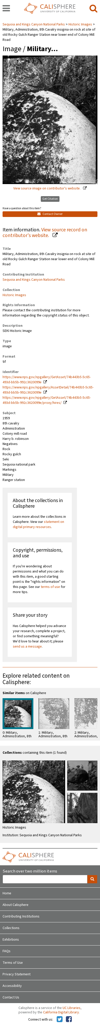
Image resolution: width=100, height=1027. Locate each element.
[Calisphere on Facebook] (69, 1019)
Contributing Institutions (21, 916)
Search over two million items (30, 871)
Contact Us (11, 997)
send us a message (27, 646)
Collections (11, 928)
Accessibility (12, 985)
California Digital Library (61, 1012)
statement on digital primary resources (38, 524)
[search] (93, 9)
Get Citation (50, 199)
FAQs (7, 951)
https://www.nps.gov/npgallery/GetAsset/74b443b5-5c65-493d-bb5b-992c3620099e (47, 380)
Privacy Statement (17, 974)
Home (7, 893)
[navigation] (6, 9)
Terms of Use (13, 962)
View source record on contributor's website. (45, 232)
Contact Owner (52, 214)
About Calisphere (15, 904)
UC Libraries (72, 1008)
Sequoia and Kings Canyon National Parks (34, 24)
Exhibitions (11, 939)
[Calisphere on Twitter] (60, 1019)
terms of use (50, 586)
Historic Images (80, 24)
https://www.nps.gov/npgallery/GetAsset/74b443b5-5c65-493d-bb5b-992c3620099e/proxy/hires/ (47, 400)
